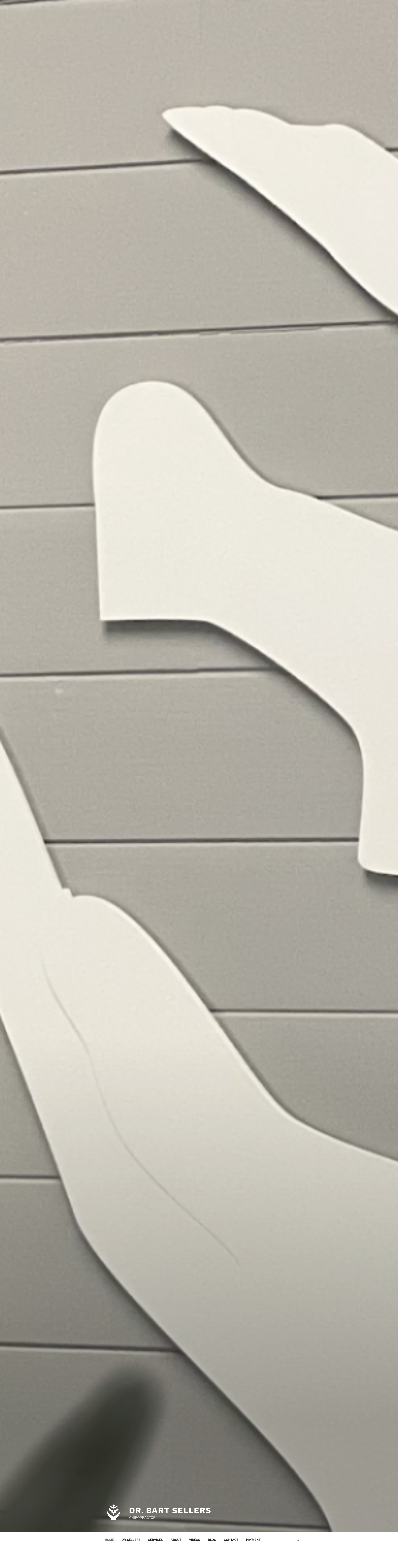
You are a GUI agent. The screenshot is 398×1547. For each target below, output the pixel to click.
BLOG (212, 1539)
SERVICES (155, 1539)
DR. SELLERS (131, 1539)
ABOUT (176, 1539)
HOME (109, 1539)
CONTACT (231, 1539)
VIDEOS (194, 1539)
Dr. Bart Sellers (170, 1510)
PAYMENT (253, 1539)
